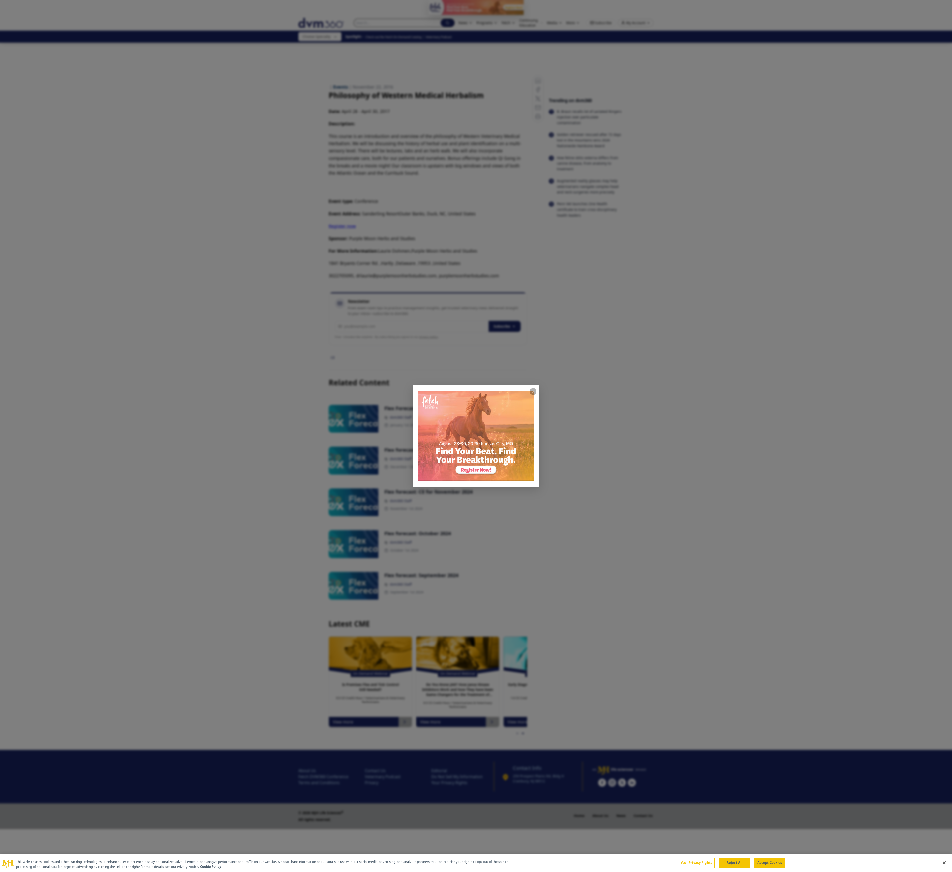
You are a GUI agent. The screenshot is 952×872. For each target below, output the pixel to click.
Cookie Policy (210, 866)
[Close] (944, 862)
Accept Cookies (769, 862)
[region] (476, 863)
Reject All (734, 862)
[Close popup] (533, 391)
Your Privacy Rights (696, 862)
